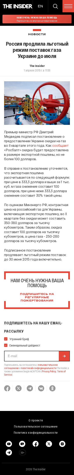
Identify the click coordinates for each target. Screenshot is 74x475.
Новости (37, 34)
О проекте (36, 420)
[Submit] (64, 356)
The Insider (37, 66)
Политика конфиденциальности (36, 432)
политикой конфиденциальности (39, 368)
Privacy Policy (49, 371)
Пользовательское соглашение (36, 426)
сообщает (60, 145)
